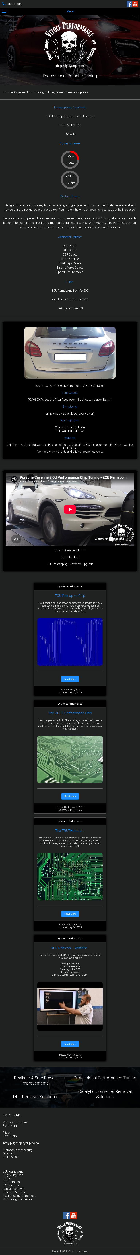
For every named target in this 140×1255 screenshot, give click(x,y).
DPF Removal (11, 1182)
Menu (70, 11)
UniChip (7, 1178)
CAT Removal (11, 1185)
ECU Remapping (13, 1171)
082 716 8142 (15, 3)
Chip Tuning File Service (17, 1199)
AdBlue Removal (13, 1189)
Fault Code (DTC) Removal (20, 1196)
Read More (70, 679)
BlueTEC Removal (14, 1192)
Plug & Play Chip (13, 1175)
